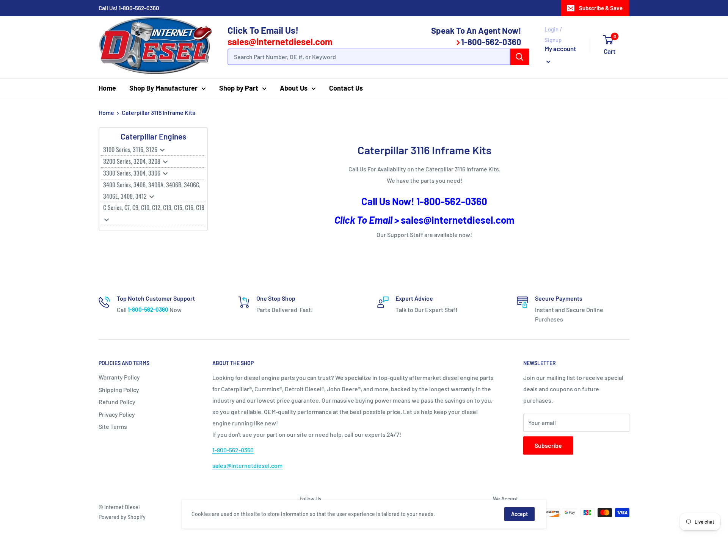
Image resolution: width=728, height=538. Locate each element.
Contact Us (346, 88)
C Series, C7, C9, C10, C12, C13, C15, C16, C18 (153, 207)
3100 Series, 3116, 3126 (131, 149)
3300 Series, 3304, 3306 (132, 172)
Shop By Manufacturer (163, 88)
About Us (294, 88)
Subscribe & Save (601, 8)
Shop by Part (238, 88)
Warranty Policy (119, 377)
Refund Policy (117, 401)
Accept (519, 514)
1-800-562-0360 (139, 8)
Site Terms (113, 426)
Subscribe (548, 445)
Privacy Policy (117, 414)
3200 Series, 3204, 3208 (132, 161)
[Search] (519, 57)
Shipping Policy (119, 389)
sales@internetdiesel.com (280, 41)
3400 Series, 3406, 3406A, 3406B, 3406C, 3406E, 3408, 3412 (151, 190)
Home (107, 88)
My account (560, 48)
